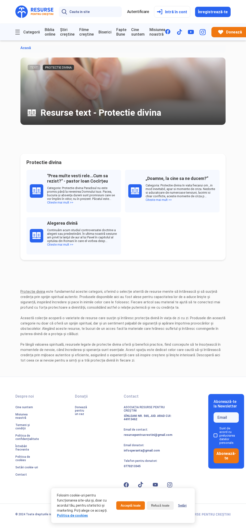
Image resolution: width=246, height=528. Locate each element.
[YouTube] (191, 32)
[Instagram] (203, 32)
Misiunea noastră (157, 32)
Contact (21, 474)
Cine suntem (138, 32)
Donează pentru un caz (81, 411)
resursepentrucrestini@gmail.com (148, 435)
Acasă (25, 48)
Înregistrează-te (213, 12)
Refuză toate (160, 505)
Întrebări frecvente (22, 448)
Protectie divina (32, 291)
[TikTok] (179, 32)
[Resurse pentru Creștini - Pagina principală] (34, 12)
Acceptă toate (131, 505)
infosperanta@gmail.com (142, 450)
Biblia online (50, 32)
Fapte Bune (121, 32)
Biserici (104, 32)
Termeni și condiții (22, 426)
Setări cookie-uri (26, 467)
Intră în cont (176, 12)
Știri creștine (67, 32)
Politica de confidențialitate (27, 437)
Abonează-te (226, 455)
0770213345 (132, 466)
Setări (182, 505)
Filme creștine (86, 32)
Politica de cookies (22, 458)
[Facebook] (168, 32)
